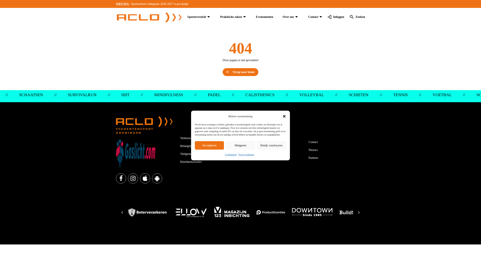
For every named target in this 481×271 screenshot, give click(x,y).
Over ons (288, 16)
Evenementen (264, 16)
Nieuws (313, 149)
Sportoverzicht (196, 16)
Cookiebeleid (231, 154)
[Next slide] (358, 212)
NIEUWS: (122, 3)
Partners (313, 157)
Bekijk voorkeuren (271, 145)
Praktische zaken (231, 16)
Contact (313, 16)
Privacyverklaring (246, 154)
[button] (284, 116)
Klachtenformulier (191, 161)
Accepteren (209, 145)
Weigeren (240, 145)
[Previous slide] (122, 212)
